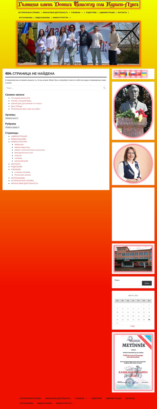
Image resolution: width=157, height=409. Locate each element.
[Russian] (133, 74)
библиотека (19, 144)
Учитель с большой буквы (21, 101)
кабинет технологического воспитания (30, 150)
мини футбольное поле (24, 153)
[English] (117, 74)
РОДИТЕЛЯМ (91, 13)
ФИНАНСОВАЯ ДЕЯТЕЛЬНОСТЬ (55, 13)
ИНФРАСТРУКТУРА (60, 18)
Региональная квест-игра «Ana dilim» (25, 109)
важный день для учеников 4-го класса (26, 103)
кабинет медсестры (22, 147)
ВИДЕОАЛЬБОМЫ (42, 18)
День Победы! (16, 106)
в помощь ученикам (22, 172)
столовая (18, 158)
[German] (122, 74)
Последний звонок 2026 (20, 98)
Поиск (117, 280)
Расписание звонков (23, 175)
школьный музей (21, 161)
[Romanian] (128, 74)
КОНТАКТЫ (122, 13)
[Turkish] (138, 74)
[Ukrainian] (144, 74)
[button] (20, 43)
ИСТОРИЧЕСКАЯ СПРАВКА (29, 13)
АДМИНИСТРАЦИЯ (107, 13)
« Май (132, 326)
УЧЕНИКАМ (75, 13)
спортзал (18, 155)
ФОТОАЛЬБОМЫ (25, 18)
